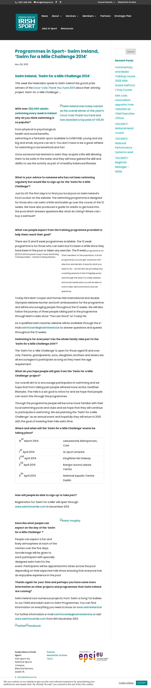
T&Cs (50, 658)
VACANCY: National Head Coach (124, 128)
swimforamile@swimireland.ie (40, 327)
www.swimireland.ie (89, 607)
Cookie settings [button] (126, 683)
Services (71, 16)
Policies (51, 652)
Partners (105, 16)
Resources (67, 29)
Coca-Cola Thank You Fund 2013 (54, 88)
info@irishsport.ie (27, 677)
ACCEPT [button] (142, 683)
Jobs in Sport (49, 29)
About (55, 16)
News (45, 16)
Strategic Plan (122, 16)
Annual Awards (105, 2)
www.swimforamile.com (30, 506)
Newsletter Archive (127, 2)
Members (88, 16)
